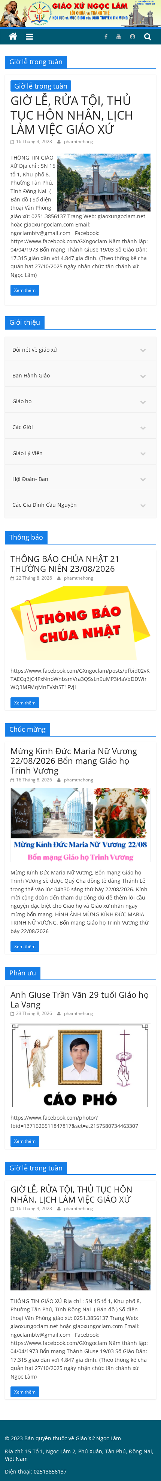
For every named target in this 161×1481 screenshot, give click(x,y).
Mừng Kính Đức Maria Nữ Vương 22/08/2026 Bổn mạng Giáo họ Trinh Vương (73, 760)
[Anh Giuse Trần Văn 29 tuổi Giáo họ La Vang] (80, 1026)
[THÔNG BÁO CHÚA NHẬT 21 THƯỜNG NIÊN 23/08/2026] (80, 590)
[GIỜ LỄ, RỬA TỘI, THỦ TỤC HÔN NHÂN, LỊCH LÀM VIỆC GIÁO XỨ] (104, 158)
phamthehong (78, 141)
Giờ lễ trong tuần (40, 85)
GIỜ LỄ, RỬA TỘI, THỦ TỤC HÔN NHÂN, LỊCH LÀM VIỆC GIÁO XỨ (71, 114)
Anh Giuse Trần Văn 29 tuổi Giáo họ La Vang (79, 999)
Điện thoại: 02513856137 (36, 1471)
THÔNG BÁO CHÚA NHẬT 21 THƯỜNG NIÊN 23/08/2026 (65, 563)
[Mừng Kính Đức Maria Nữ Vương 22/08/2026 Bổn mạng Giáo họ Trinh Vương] (80, 792)
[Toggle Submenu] (143, 350)
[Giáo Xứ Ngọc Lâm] (13, 36)
